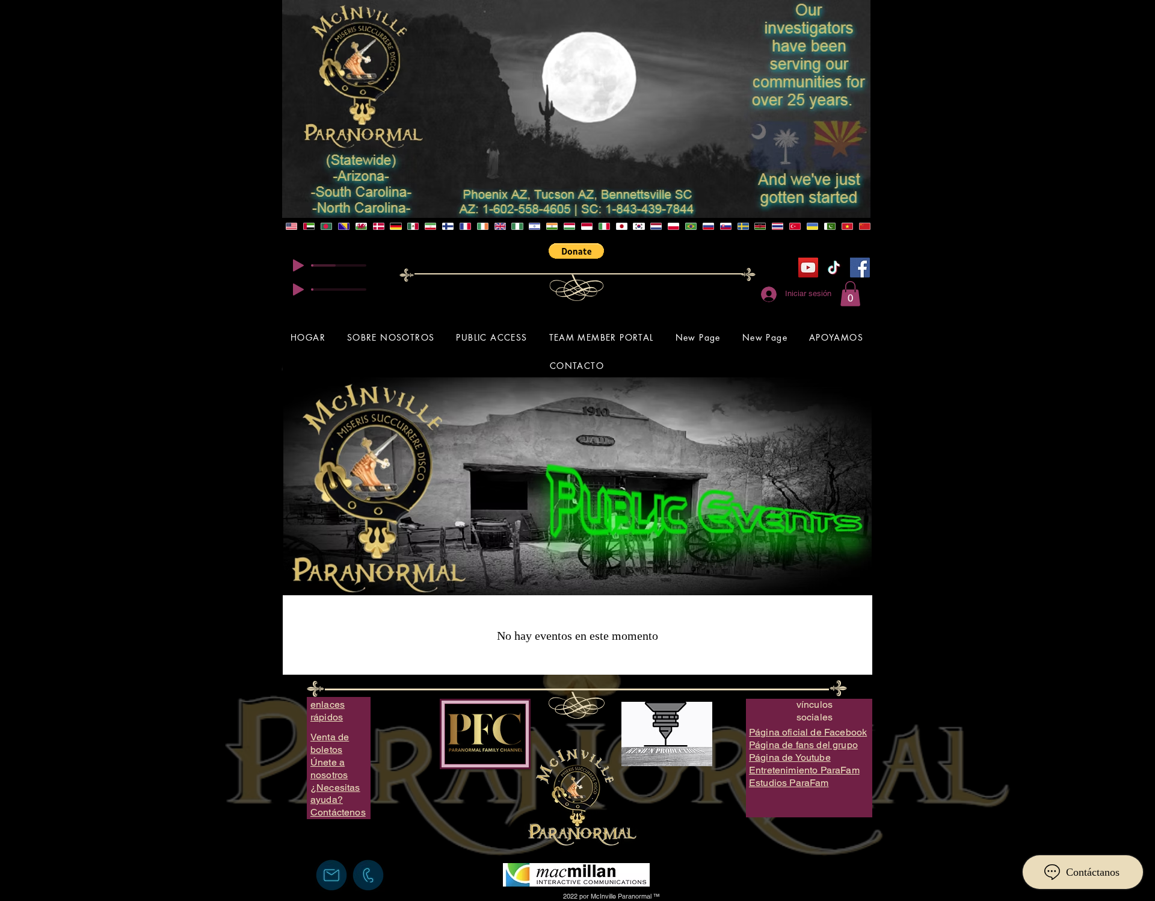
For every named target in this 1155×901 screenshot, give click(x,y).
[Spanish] (413, 226)
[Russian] (707, 226)
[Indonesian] (586, 226)
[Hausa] (517, 226)
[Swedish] (742, 226)
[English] (291, 226)
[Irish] (482, 226)
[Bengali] (326, 226)
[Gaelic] (499, 226)
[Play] (298, 265)
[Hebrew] (534, 226)
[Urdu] (829, 226)
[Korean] (638, 226)
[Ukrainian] (812, 226)
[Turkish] (795, 226)
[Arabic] (309, 226)
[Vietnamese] (846, 226)
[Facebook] (860, 267)
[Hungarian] (569, 226)
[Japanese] (621, 226)
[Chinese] (864, 226)
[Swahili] (760, 226)
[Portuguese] (691, 226)
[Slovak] (725, 226)
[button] (576, 251)
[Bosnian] (344, 226)
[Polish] (673, 226)
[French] (465, 226)
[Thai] (777, 226)
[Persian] (430, 226)
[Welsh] (360, 226)
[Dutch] (656, 226)
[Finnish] (448, 226)
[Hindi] (552, 226)
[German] (395, 226)
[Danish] (378, 226)
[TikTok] (834, 267)
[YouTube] (808, 267)
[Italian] (603, 226)
